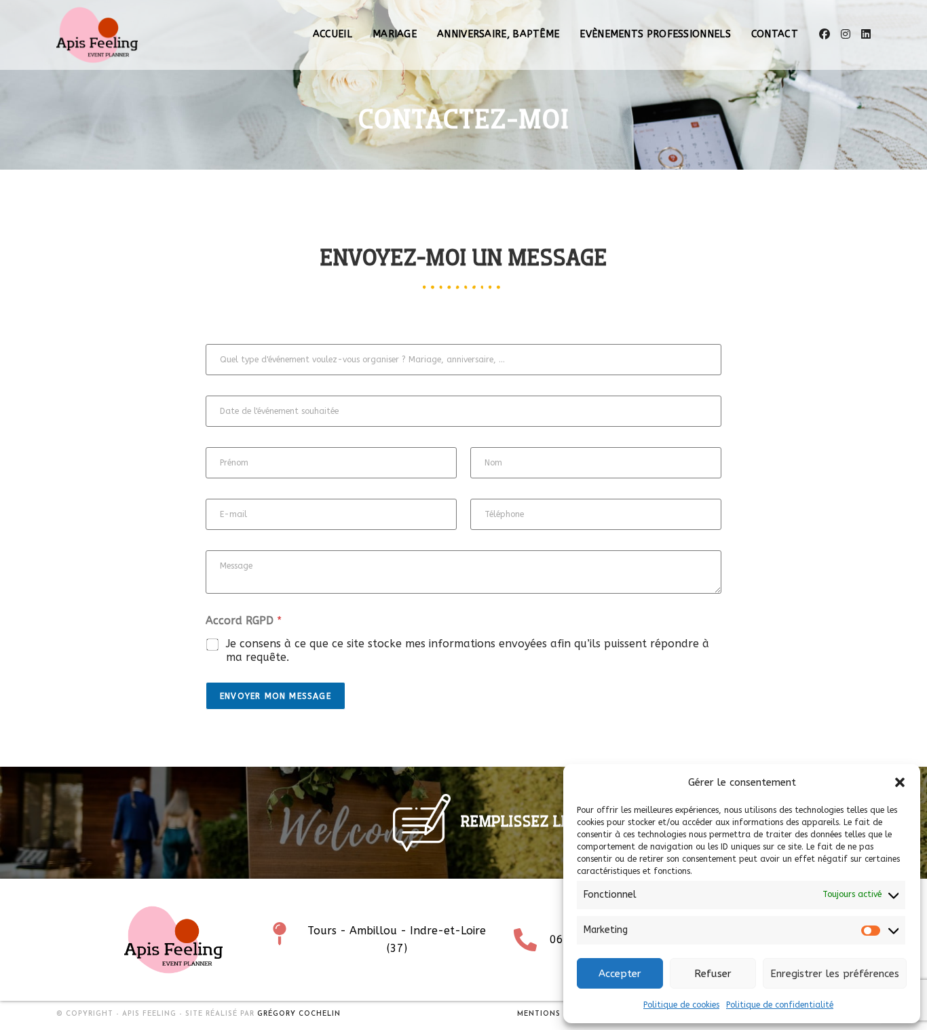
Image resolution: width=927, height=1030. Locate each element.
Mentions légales (558, 1014)
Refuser (713, 974)
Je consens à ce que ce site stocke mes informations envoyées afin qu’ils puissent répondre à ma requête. (467, 650)
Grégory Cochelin (299, 1014)
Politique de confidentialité (779, 1005)
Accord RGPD (244, 620)
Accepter (620, 974)
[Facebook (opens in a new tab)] (824, 34)
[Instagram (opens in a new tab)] (845, 34)
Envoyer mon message (275, 696)
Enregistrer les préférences (834, 974)
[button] (900, 782)
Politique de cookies (681, 1005)
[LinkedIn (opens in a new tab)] (866, 34)
